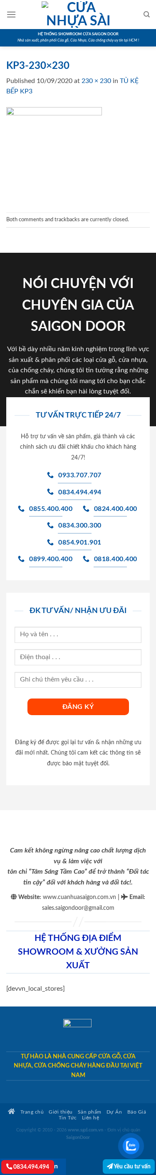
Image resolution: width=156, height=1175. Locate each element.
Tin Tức (68, 1118)
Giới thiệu (60, 1112)
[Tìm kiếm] (147, 14)
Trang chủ (31, 1112)
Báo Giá (136, 1112)
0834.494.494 (30, 1167)
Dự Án (114, 1112)
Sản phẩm (90, 1112)
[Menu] (11, 14)
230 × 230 (96, 81)
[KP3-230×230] (54, 154)
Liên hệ (90, 1118)
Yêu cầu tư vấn (132, 1166)
